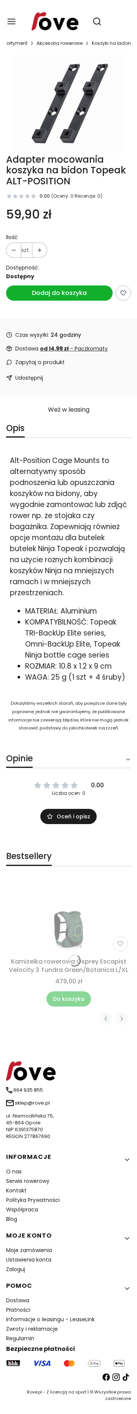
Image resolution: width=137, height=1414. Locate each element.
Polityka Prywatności (33, 1200)
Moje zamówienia (29, 1250)
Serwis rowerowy (27, 1181)
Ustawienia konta (28, 1259)
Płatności (18, 1310)
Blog (11, 1219)
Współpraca (22, 1209)
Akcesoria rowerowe (60, 43)
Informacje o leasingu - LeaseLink (50, 1319)
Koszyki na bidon (111, 43)
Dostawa (17, 1300)
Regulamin (20, 1338)
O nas (14, 1171)
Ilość (12, 237)
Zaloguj (15, 1269)
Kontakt (16, 1190)
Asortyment (14, 43)
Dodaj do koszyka (59, 293)
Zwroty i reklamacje (32, 1329)
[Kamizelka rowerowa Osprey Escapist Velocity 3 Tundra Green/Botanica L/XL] (68, 916)
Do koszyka (68, 999)
